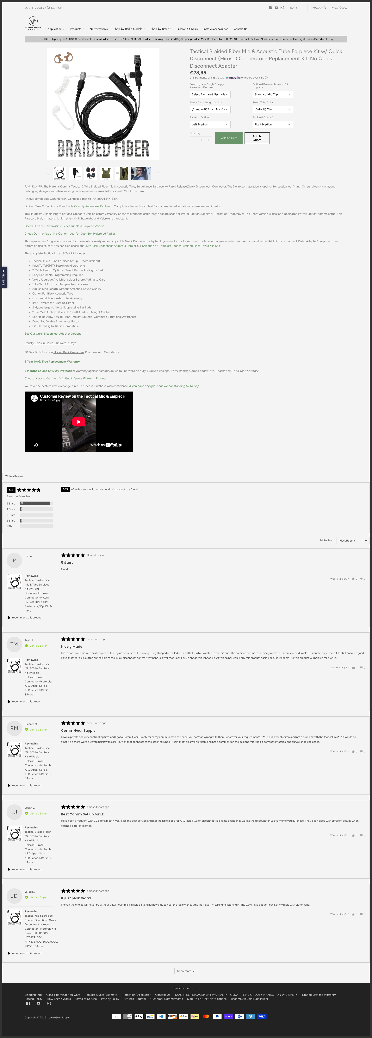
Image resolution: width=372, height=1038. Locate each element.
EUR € (294, 7)
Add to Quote (257, 138)
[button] (268, 77)
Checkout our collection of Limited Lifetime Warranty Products (66, 378)
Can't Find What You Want (63, 995)
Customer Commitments (166, 999)
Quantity (195, 133)
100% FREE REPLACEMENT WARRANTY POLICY (207, 995)
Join (40, 7)
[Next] (158, 173)
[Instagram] (282, 7)
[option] (59, 173)
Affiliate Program (135, 999)
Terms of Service (86, 999)
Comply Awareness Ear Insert (93, 206)
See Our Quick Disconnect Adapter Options (53, 333)
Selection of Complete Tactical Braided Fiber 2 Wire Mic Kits (181, 246)
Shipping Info (33, 995)
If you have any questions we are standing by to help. (164, 386)
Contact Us (162, 995)
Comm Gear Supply (58, 1017)
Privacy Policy (110, 999)
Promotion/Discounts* (136, 995)
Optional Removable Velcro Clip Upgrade (271, 86)
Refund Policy (33, 999)
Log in (29, 7)
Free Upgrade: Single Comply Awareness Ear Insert (207, 86)
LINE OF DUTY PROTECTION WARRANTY (270, 995)
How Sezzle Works (59, 999)
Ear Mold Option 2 (263, 117)
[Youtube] (276, 7)
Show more (184, 971)
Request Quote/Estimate (101, 995)
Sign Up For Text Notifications (206, 999)
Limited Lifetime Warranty (319, 995)
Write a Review (14, 476)
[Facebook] (270, 7)
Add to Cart (229, 138)
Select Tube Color (263, 102)
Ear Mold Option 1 (200, 117)
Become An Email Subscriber (249, 999)
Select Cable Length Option (206, 102)
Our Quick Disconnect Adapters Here (109, 246)
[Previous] (48, 173)
